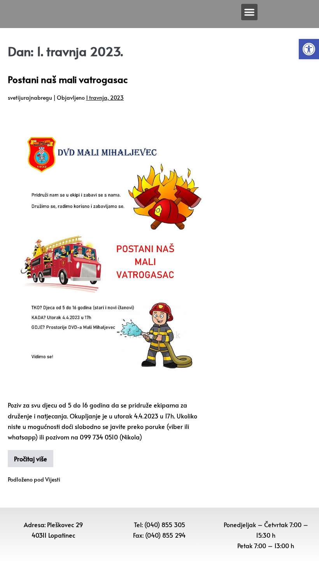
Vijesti (52, 479)
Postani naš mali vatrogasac (68, 79)
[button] (309, 49)
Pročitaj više (30, 458)
